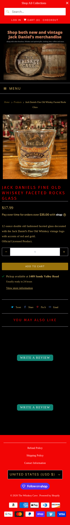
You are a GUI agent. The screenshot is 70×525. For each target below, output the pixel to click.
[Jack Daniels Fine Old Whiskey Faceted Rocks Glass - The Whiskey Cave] (35, 146)
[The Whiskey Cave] (35, 54)
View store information (19, 288)
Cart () (33, 20)
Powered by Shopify (49, 495)
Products (18, 102)
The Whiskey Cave (28, 495)
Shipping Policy (35, 455)
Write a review (35, 357)
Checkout (50, 20)
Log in (16, 20)
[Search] (8, 11)
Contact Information (35, 463)
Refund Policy (35, 448)
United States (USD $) (33, 474)
